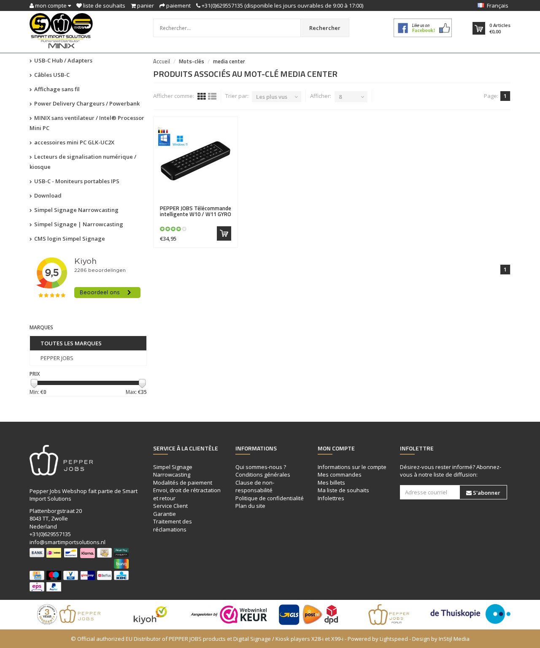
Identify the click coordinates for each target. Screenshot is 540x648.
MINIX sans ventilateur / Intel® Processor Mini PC (87, 123)
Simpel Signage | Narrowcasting (78, 224)
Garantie (164, 514)
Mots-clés (191, 61)
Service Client (170, 506)
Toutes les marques (71, 343)
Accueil (161, 61)
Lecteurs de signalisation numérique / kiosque (83, 162)
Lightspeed (394, 639)
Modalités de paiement (182, 482)
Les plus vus (271, 96)
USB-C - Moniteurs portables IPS (76, 181)
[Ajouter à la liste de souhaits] (212, 203)
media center (229, 61)
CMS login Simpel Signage (69, 238)
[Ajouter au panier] (224, 233)
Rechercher (324, 28)
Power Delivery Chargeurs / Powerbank (86, 103)
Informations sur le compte (352, 467)
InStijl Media (454, 639)
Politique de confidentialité (269, 498)
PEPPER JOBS (56, 358)
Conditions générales (262, 474)
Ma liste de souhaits (343, 490)
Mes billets (331, 482)
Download (47, 195)
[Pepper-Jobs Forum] (390, 614)
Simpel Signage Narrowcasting (76, 210)
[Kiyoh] (150, 614)
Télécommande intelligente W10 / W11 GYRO (195, 211)
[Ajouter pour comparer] (227, 203)
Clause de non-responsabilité (254, 486)
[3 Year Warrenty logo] (70, 614)
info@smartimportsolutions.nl (67, 542)
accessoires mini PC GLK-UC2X (73, 142)
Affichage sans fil (56, 89)
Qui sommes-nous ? (260, 467)
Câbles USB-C (51, 75)
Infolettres (331, 498)
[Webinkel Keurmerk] (230, 614)
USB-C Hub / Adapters (62, 60)
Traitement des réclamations (172, 525)
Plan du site (250, 506)
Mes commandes (340, 474)
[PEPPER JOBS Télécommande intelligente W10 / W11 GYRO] (196, 161)
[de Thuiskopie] (470, 614)
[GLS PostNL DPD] (310, 614)
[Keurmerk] (423, 28)
